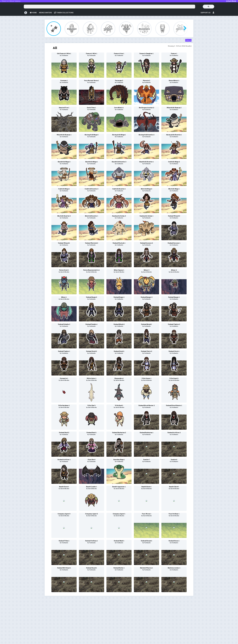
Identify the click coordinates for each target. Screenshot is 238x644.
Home (34, 13)
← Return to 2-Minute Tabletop (10, 1)
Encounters (46, 13)
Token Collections (64, 13)
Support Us (205, 13)
